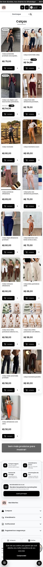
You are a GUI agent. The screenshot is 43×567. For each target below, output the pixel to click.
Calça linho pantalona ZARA (31, 285)
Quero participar (21, 494)
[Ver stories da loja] (3, 7)
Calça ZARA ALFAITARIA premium (10, 377)
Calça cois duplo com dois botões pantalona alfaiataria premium (10, 101)
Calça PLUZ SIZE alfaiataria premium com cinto (31, 101)
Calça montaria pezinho (32, 377)
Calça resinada (7, 147)
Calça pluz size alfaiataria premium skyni (31, 193)
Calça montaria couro (31, 147)
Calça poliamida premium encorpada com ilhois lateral (9, 55)
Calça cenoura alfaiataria (7, 285)
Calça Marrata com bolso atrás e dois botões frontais (31, 239)
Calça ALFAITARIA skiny (31, 55)
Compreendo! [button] (21, 556)
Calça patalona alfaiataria (7, 193)
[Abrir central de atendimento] (4, 563)
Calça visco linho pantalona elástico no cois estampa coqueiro (10, 331)
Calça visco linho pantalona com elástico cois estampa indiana (32, 331)
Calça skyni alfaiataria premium (10, 239)
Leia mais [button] (21, 551)
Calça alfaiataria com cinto (10, 423)
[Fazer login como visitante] (27, 7)
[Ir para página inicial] (22, 7)
